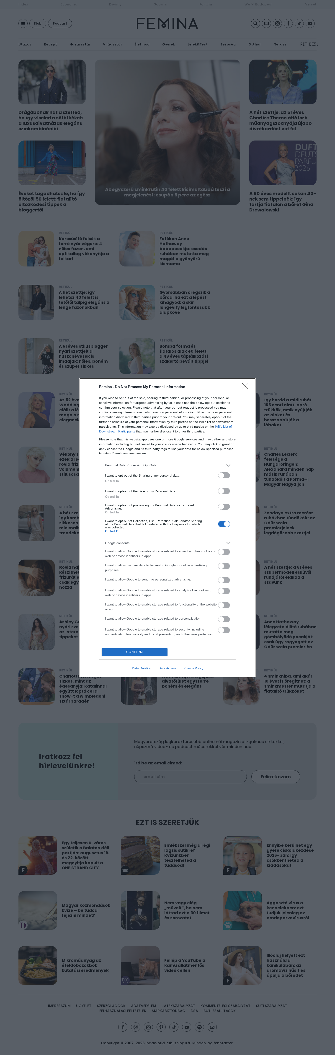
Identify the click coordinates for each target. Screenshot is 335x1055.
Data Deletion (142, 668)
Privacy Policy (193, 668)
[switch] (224, 475)
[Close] (246, 387)
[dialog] (167, 527)
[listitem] (167, 465)
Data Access (167, 668)
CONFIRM (134, 652)
